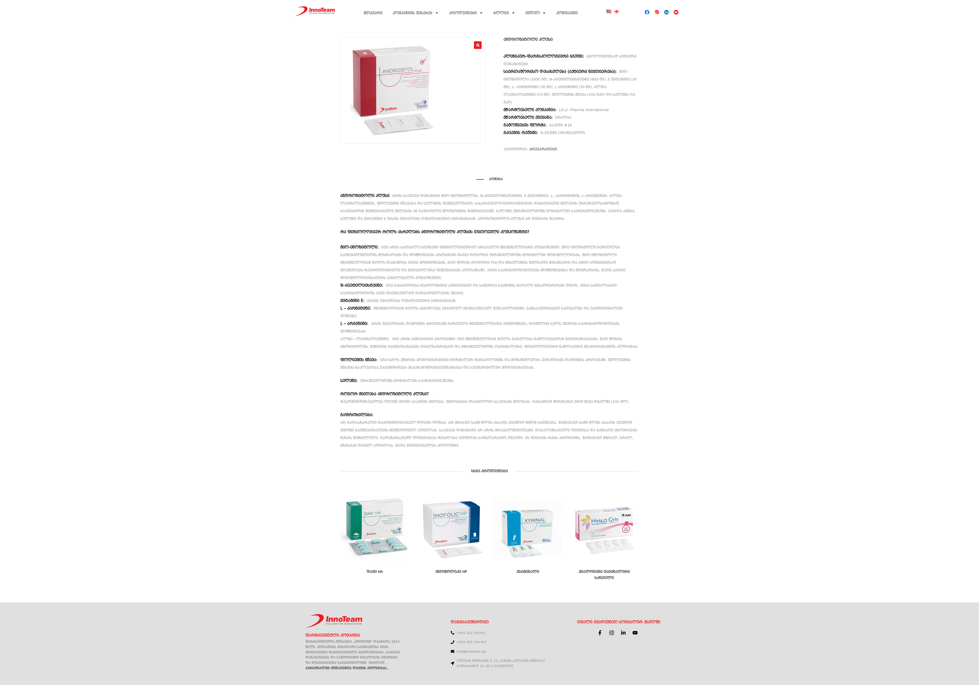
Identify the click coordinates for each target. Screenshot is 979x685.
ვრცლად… (378, 663)
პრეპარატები (543, 149)
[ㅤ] (609, 14)
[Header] (647, 12)
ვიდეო (532, 13)
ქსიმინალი (528, 572)
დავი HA (375, 572)
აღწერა (496, 179)
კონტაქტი (567, 13)
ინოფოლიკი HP (451, 572)
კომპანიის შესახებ (412, 13)
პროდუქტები (463, 13)
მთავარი (373, 13)
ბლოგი (501, 13)
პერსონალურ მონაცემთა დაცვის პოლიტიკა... (347, 668)
